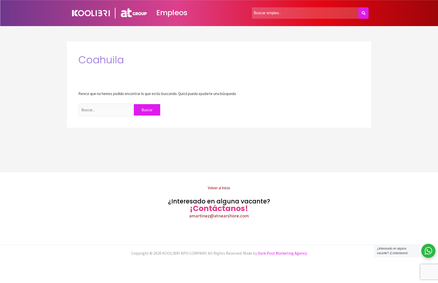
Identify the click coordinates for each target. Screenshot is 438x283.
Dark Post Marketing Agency (282, 253)
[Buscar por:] (106, 109)
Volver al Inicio (219, 187)
